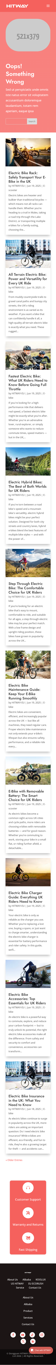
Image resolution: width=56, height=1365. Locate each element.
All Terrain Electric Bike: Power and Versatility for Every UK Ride (28, 279)
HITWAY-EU (18, 185)
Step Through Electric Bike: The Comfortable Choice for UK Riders (26, 588)
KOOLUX (41, 1279)
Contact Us (35, 1287)
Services (28, 1317)
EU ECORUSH (35, 1283)
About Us (12, 1279)
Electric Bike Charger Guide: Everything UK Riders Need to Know (26, 897)
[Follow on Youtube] (22, 1335)
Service (20, 1287)
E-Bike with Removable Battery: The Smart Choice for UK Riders (26, 796)
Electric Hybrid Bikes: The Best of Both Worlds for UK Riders (27, 486)
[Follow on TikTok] (32, 1335)
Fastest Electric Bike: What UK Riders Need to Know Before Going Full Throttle (28, 383)
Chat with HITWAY (43, 1350)
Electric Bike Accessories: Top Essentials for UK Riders (27, 999)
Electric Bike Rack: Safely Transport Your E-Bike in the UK (27, 177)
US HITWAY (17, 1283)
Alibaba (27, 1279)
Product (28, 1311)
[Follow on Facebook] (13, 1335)
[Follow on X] (23, 1341)
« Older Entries (14, 1160)
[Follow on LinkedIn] (33, 1341)
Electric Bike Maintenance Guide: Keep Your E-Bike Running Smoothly (24, 692)
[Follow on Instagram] (42, 1335)
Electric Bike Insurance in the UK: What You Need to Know (26, 1100)
